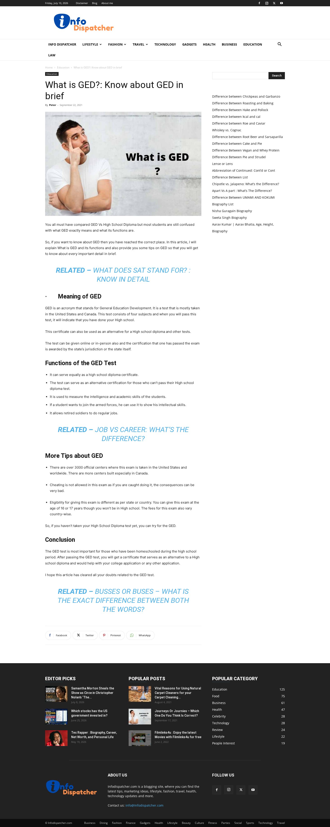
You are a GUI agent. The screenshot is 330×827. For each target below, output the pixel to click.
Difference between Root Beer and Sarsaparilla (247, 137)
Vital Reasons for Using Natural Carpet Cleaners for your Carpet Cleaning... (178, 693)
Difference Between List (230, 177)
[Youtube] (281, 3)
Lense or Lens (222, 164)
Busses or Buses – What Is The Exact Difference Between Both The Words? (123, 600)
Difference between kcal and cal (236, 116)
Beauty (186, 823)
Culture (199, 823)
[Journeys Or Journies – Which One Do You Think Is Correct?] (140, 716)
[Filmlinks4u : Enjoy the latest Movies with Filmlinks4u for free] (140, 738)
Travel (138, 44)
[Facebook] (259, 3)
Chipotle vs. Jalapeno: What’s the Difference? (245, 184)
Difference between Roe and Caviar (238, 123)
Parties (225, 823)
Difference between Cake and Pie (237, 143)
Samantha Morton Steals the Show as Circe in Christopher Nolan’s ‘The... (92, 693)
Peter (52, 105)
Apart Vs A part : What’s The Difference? (242, 191)
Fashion (115, 44)
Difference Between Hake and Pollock (240, 110)
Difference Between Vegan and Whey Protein (245, 150)
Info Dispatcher (62, 44)
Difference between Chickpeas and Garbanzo (246, 96)
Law (51, 55)
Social (238, 823)
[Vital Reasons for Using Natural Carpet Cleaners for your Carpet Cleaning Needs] (140, 694)
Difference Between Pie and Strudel (239, 157)
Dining (104, 823)
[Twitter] (274, 3)
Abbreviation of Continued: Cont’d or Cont (243, 170)
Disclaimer (82, 3)
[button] (279, 45)
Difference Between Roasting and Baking (242, 103)
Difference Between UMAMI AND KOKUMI (243, 197)
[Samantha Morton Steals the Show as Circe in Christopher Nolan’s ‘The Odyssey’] (56, 694)
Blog (94, 3)
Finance (131, 823)
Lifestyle (90, 44)
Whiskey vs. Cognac (226, 130)
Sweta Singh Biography (229, 217)
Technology (165, 44)
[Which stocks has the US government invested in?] (56, 716)
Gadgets (189, 44)
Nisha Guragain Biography (232, 211)
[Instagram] (266, 3)
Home (49, 67)
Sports (250, 823)
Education (252, 44)
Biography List (222, 204)
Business (229, 44)
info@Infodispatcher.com (144, 805)
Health (209, 44)
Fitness (212, 823)
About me (107, 3)
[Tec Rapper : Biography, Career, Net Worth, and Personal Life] (56, 738)
